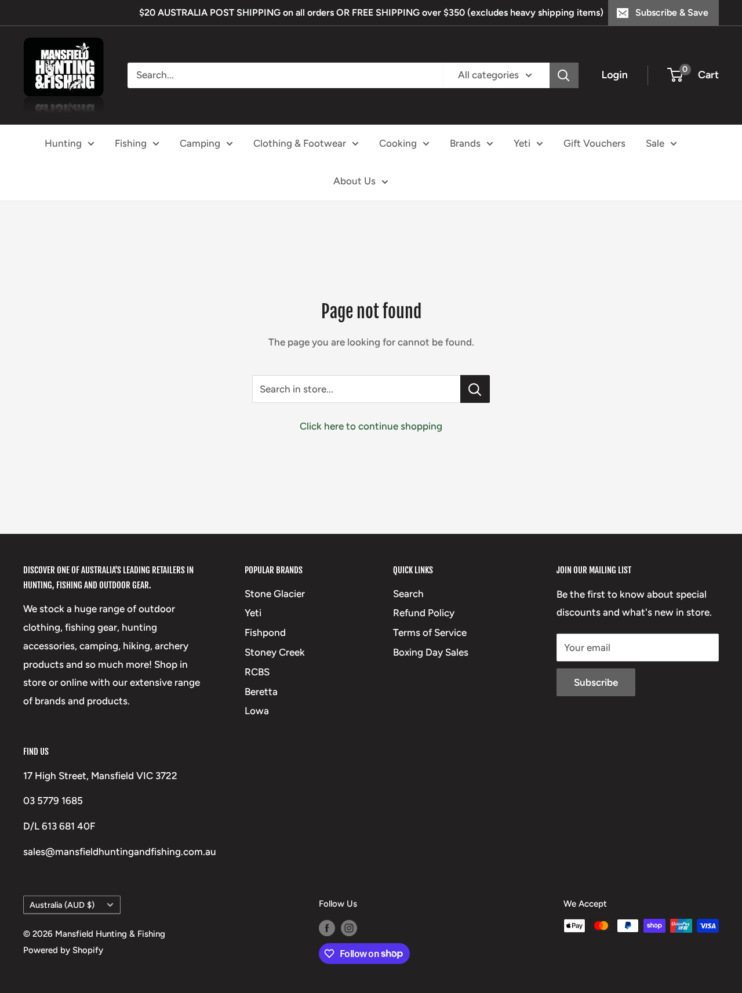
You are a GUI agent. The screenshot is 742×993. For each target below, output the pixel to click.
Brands (465, 142)
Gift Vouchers (594, 142)
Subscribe (596, 682)
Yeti (522, 142)
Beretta (261, 691)
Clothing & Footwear (299, 142)
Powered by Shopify (63, 950)
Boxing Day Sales (430, 652)
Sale (655, 142)
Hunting (63, 142)
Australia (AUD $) (62, 905)
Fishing (131, 142)
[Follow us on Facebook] (327, 927)
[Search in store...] (475, 389)
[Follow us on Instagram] (349, 927)
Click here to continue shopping (371, 426)
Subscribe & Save (671, 12)
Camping (200, 142)
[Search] (564, 75)
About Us (354, 181)
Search (408, 593)
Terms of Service (430, 632)
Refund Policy (423, 613)
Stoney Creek (275, 652)
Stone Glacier (275, 593)
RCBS (257, 672)
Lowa (257, 710)
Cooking (398, 142)
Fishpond (265, 632)
